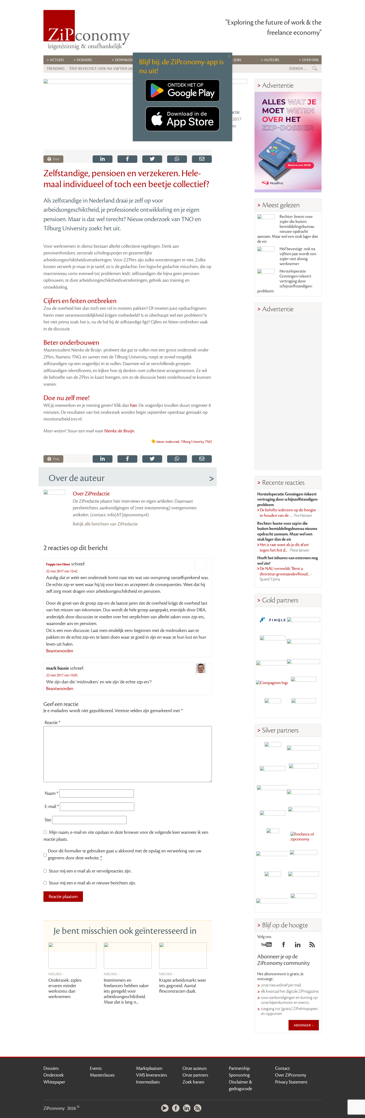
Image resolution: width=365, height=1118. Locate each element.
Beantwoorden (59, 651)
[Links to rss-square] (312, 946)
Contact (282, 1068)
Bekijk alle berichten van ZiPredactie (105, 524)
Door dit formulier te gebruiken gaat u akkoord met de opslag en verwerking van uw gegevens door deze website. (124, 854)
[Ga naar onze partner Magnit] (272, 663)
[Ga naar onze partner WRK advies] (303, 901)
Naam (51, 793)
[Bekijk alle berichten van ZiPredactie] (233, 93)
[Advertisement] (288, 392)
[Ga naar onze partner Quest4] (272, 772)
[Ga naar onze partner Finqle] (272, 620)
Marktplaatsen (149, 1068)
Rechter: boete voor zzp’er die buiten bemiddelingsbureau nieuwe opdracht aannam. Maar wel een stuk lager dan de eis (287, 229)
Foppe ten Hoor (58, 564)
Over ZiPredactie (91, 493)
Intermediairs (148, 1082)
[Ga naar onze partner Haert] (272, 815)
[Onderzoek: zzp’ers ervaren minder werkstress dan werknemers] (72, 956)
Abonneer (303, 1025)
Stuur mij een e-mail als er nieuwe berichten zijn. (92, 883)
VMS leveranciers (151, 1075)
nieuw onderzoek (168, 442)
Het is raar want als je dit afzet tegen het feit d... (284, 547)
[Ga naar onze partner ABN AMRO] (303, 793)
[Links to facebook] (283, 946)
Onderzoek (53, 1075)
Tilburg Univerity (192, 442)
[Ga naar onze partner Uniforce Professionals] (303, 880)
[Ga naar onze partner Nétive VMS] (272, 836)
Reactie (52, 723)
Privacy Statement (291, 1082)
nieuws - (56, 974)
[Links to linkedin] (297, 946)
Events (96, 1068)
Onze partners (195, 1075)
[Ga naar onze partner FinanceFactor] (303, 620)
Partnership (239, 1068)
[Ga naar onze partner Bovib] (303, 663)
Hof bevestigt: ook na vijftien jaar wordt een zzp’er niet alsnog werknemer (298, 256)
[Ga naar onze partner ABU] (303, 858)
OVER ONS (310, 60)
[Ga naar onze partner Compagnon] (272, 685)
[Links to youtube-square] (266, 946)
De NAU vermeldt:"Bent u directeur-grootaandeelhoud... (286, 574)
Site (48, 820)
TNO (208, 442)
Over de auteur (77, 478)
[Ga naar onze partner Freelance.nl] (303, 836)
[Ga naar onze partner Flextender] (303, 642)
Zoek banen (193, 1082)
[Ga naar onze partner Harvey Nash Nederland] (272, 706)
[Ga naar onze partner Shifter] (272, 793)
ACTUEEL (57, 60)
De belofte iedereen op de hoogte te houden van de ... (288, 512)
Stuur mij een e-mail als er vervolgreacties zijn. (90, 871)
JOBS (237, 60)
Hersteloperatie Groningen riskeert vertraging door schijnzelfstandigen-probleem (285, 281)
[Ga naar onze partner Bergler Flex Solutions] (272, 901)
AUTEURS (271, 60)
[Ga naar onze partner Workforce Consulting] (303, 772)
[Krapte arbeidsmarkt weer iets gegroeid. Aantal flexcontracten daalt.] (183, 956)
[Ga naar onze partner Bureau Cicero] (272, 880)
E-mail (52, 806)
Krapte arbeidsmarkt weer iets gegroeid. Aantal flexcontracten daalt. (182, 985)
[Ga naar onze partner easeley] (303, 750)
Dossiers (84, 60)
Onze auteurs (194, 1068)
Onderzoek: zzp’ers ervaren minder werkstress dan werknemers (65, 988)
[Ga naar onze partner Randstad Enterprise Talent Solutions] (272, 750)
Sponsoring (239, 1075)
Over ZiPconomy (290, 1075)
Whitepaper (54, 1082)
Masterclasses (102, 1075)
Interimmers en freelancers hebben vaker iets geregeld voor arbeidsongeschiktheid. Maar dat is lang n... (126, 991)
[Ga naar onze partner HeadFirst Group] (303, 685)
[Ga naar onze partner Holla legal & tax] (303, 815)
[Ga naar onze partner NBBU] (272, 858)
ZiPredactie (229, 112)
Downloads (126, 60)
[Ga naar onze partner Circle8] (272, 642)
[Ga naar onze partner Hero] (303, 706)
